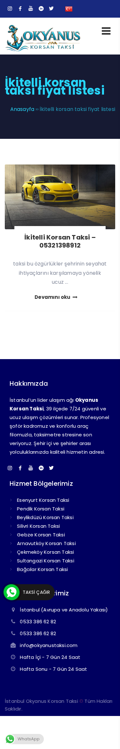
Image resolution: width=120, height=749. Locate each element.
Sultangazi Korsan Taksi (45, 560)
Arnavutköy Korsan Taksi (46, 543)
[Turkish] (69, 8)
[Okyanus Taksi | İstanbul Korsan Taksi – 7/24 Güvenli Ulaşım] (43, 50)
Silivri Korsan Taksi (38, 526)
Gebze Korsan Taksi (41, 534)
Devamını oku (53, 297)
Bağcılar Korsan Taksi (42, 569)
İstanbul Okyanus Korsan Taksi (41, 701)
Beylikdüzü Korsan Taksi (45, 517)
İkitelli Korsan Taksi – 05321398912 (60, 241)
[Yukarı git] (105, 734)
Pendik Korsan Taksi (40, 508)
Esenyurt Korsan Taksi (43, 500)
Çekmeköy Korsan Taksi (45, 552)
